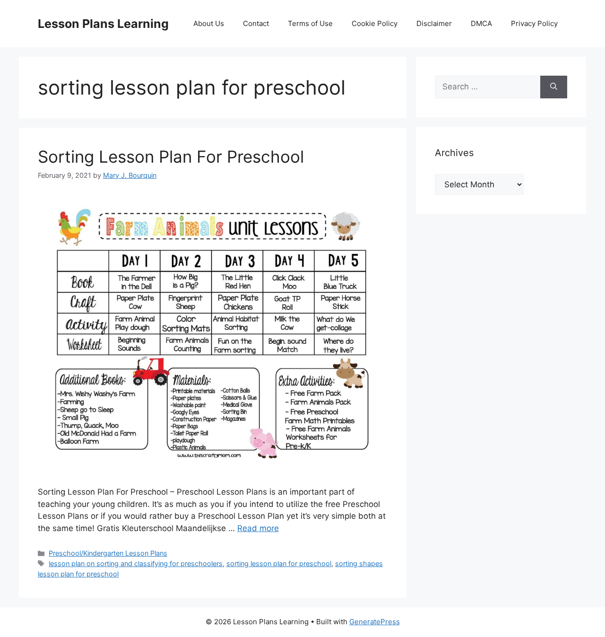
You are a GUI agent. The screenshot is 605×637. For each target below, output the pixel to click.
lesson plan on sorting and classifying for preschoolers (136, 563)
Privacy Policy (534, 23)
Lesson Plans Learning (103, 24)
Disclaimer (434, 23)
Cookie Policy (375, 23)
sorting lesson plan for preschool (278, 563)
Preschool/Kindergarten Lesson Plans (108, 553)
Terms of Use (310, 23)
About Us (208, 23)
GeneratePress (374, 621)
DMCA (481, 23)
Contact (256, 23)
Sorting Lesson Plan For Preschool (171, 156)
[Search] (553, 87)
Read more (258, 528)
